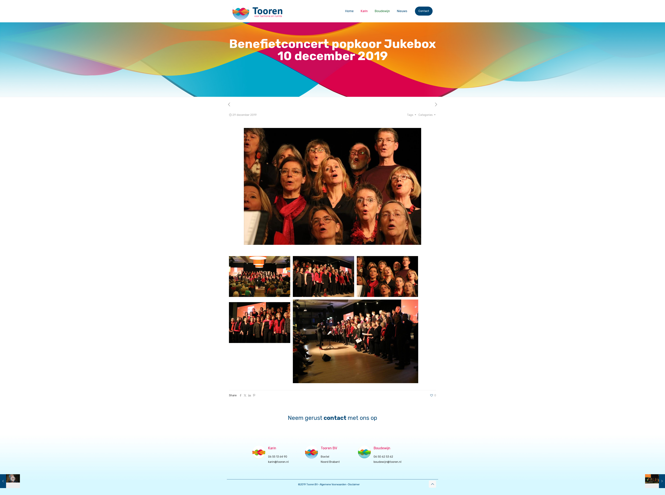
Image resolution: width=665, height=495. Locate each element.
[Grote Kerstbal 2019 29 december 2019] (655, 481)
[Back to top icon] (432, 484)
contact (335, 417)
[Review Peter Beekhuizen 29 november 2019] (10, 481)
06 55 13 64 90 (277, 456)
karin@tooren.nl (278, 461)
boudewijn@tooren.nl (387, 461)
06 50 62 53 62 (383, 456)
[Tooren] (257, 11)
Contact (423, 11)
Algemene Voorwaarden (333, 484)
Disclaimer (354, 484)
